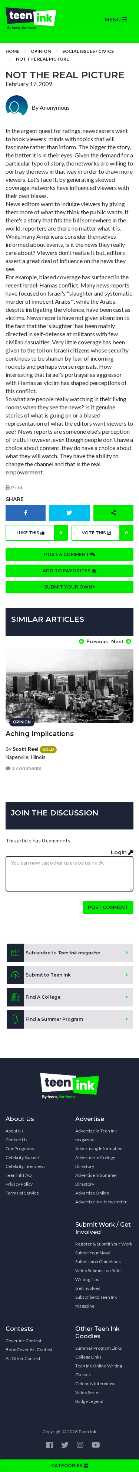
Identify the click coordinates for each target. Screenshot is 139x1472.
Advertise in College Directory (95, 1162)
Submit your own (68, 587)
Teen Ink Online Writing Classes (98, 1370)
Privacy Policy (19, 1184)
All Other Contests (24, 1358)
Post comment (108, 907)
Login (119, 852)
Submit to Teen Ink (48, 975)
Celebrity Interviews (26, 1166)
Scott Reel (26, 749)
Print (16, 487)
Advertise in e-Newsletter (101, 1201)
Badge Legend (89, 1401)
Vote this (105, 532)
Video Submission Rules (99, 1270)
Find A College (43, 997)
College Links (88, 1357)
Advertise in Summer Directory (96, 1179)
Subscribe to (63, 952)
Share (15, 499)
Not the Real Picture (42, 59)
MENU (113, 19)
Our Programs (20, 1148)
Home (12, 51)
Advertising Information (99, 1148)
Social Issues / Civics (88, 51)
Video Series (87, 1392)
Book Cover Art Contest (29, 1349)
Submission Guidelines (98, 1261)
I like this (39, 532)
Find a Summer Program (54, 1019)
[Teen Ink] (35, 18)
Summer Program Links (98, 1348)
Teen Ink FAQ (19, 1175)
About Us (15, 1131)
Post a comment (67, 554)
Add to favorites (67, 570)
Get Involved (87, 1288)
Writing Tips (87, 1279)
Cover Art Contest (24, 1340)
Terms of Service (22, 1193)
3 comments (26, 768)
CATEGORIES (67, 1465)
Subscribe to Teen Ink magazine (96, 1301)
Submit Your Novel (93, 1252)
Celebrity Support (23, 1157)
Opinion (41, 51)
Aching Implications (40, 734)
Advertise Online (92, 1193)
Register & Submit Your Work (103, 1244)
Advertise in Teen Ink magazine (96, 1135)
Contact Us (16, 1139)
